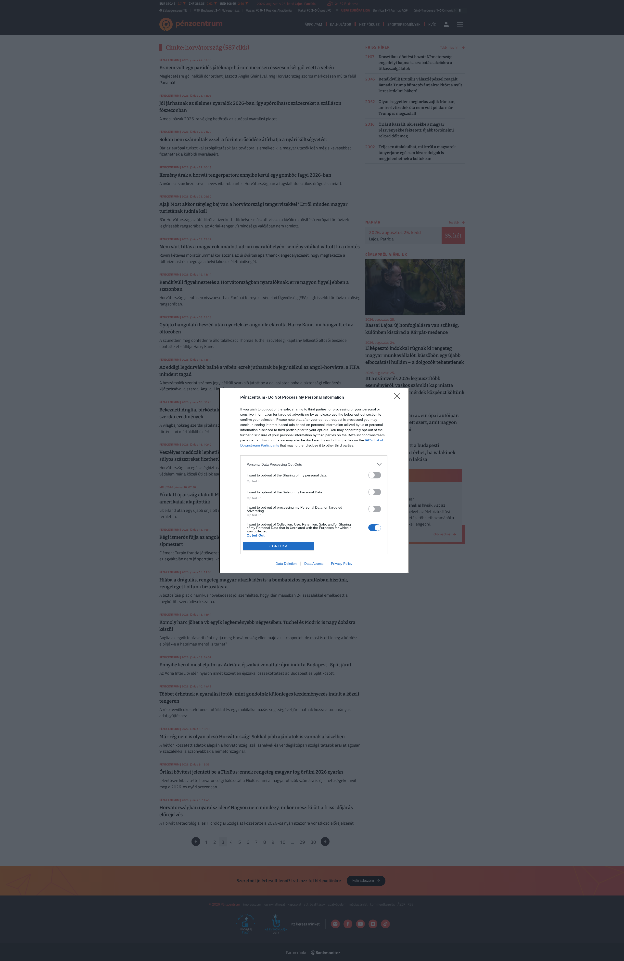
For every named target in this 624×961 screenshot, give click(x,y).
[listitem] (314, 464)
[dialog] (313, 480)
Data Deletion (286, 564)
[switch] (374, 475)
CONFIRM (278, 546)
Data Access (313, 564)
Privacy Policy (341, 564)
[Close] (398, 397)
